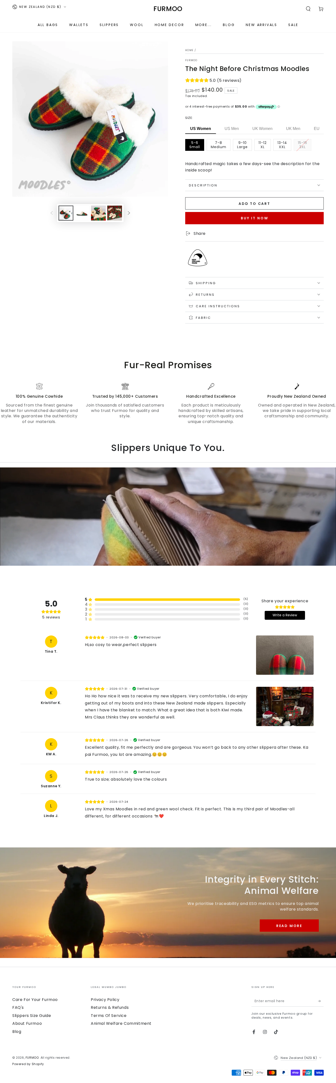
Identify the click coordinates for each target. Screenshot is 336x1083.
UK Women (262, 129)
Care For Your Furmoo (35, 999)
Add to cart (254, 203)
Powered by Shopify (28, 1064)
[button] (308, 8)
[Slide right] (128, 213)
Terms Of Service (109, 1015)
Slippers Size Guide (31, 1015)
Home (189, 50)
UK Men (293, 129)
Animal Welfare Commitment (121, 1023)
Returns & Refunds (110, 1007)
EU (317, 129)
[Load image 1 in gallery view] (66, 213)
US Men (232, 129)
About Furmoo (27, 1023)
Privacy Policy (105, 999)
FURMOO (191, 60)
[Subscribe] (321, 1001)
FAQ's (18, 1007)
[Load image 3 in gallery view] (98, 213)
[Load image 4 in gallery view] (114, 213)
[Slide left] (51, 213)
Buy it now (254, 218)
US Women (200, 129)
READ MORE (289, 925)
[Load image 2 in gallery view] (82, 213)
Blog (16, 1031)
